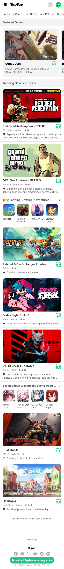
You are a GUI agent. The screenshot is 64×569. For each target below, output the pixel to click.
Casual (19, 505)
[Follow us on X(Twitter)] (29, 554)
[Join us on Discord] (22, 554)
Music (6, 319)
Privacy (45, 565)
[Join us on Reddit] (42, 554)
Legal (29, 565)
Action (18, 130)
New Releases (47, 14)
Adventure (8, 130)
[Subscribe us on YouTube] (35, 554)
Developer (20, 565)
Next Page (32, 539)
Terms (37, 565)
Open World (17, 184)
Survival (15, 454)
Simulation (8, 505)
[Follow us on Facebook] (16, 554)
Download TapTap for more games (32, 560)
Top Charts (31, 14)
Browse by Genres (13, 14)
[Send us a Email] (48, 554)
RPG (14, 370)
